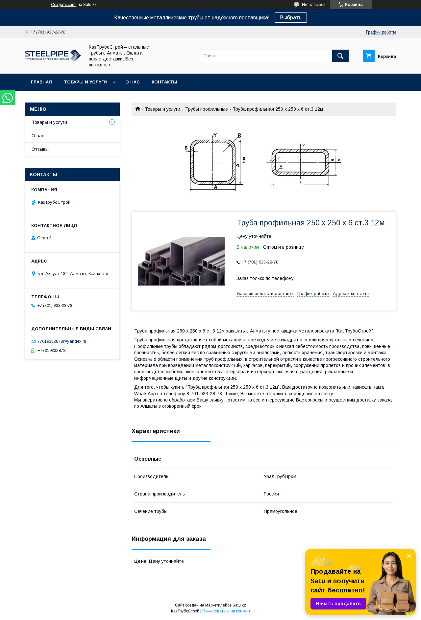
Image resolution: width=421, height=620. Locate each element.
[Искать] (340, 56)
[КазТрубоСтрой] (53, 58)
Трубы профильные (206, 109)
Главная (41, 82)
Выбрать (291, 17)
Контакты (164, 82)
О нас (132, 82)
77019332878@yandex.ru (61, 341)
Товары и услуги (85, 82)
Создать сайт (63, 4)
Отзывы (40, 149)
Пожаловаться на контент (226, 611)
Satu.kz (239, 605)
